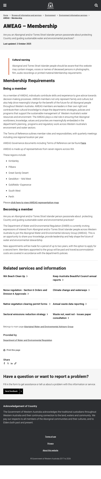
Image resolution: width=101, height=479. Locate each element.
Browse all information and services (27, 15)
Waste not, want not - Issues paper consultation (72, 316)
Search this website (96, 5)
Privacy (50, 443)
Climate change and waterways (70, 290)
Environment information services (73, 15)
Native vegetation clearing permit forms (25, 304)
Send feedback (11, 391)
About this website (50, 450)
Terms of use (50, 436)
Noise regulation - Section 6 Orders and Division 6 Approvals (25, 292)
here (83, 143)
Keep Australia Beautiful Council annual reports (75, 278)
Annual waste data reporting (68, 304)
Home (5, 15)
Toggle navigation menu (4, 5)
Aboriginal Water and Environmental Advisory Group (48, 326)
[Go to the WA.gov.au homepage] (50, 5)
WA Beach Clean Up (14, 276)
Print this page (13, 350)
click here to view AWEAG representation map (35, 202)
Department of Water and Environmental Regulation (27, 340)
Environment (50, 15)
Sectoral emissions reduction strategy (24, 314)
